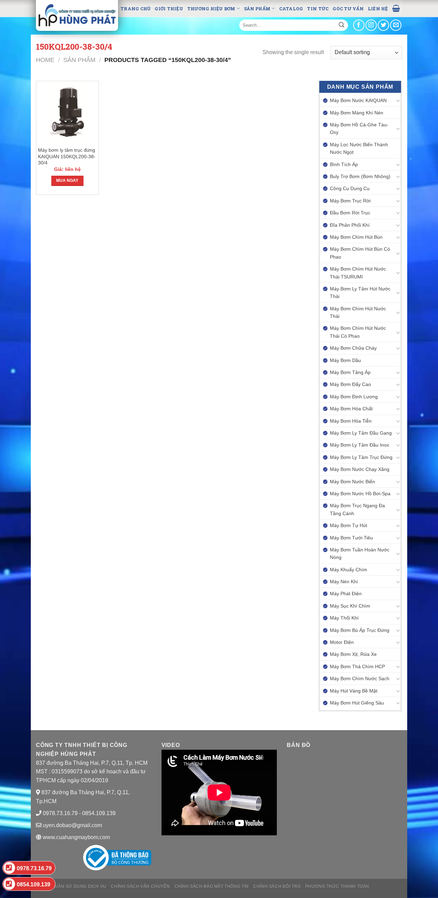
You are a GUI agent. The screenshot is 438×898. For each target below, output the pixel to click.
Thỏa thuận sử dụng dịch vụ (71, 886)
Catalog (291, 8)
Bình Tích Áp (344, 164)
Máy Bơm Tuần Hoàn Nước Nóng (359, 553)
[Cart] (396, 8)
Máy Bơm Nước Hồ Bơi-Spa (360, 493)
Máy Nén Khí (344, 581)
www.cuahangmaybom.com (75, 837)
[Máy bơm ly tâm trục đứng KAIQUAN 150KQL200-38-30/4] (67, 112)
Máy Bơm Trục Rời (350, 200)
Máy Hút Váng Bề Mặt (353, 691)
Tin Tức (317, 8)
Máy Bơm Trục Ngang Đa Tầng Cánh (357, 509)
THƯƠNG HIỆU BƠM (211, 8)
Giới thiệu (169, 8)
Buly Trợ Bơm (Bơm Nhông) (360, 176)
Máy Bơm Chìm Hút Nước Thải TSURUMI (358, 272)
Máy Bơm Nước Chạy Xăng (359, 469)
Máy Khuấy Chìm (348, 569)
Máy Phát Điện (346, 593)
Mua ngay (67, 180)
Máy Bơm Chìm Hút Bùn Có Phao (360, 252)
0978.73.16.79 (34, 868)
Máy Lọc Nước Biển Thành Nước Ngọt (359, 148)
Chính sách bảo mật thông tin (212, 886)
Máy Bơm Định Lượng (354, 396)
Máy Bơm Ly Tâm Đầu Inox (359, 445)
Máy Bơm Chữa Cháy (353, 348)
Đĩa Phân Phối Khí (350, 225)
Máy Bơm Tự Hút (348, 525)
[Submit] (341, 25)
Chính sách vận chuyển (140, 886)
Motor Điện (342, 642)
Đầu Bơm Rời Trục (350, 212)
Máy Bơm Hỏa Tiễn (351, 421)
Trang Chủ (135, 8)
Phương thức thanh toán (337, 886)
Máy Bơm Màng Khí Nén (356, 112)
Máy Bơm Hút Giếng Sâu (357, 703)
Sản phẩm (257, 8)
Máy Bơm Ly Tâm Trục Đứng (361, 457)
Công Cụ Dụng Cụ (350, 188)
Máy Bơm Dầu (345, 360)
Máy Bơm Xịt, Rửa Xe (353, 654)
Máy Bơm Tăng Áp (350, 372)
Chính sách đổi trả (276, 886)
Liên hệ (378, 8)
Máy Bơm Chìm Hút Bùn (356, 237)
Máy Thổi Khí (344, 618)
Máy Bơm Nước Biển (352, 481)
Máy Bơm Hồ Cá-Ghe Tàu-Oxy (359, 128)
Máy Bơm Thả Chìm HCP (357, 666)
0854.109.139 (33, 884)
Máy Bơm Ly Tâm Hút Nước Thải (360, 292)
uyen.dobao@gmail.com (72, 825)
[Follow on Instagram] (371, 25)
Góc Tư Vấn (348, 8)
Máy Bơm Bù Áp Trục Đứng (359, 630)
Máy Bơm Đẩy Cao (350, 384)
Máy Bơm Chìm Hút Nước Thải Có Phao (358, 331)
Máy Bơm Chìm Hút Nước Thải (358, 312)
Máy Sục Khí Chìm (350, 606)
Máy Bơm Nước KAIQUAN (358, 100)
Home (45, 59)
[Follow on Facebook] (358, 25)
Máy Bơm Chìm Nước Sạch (359, 678)
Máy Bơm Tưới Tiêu (351, 537)
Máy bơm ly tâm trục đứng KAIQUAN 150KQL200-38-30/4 (66, 156)
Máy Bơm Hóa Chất (351, 408)
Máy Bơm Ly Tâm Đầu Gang (361, 433)
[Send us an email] (395, 25)
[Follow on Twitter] (383, 25)
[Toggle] (398, 100)
